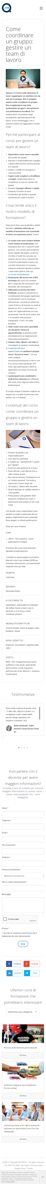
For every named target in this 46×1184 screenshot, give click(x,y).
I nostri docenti (14, 348)
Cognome (6, 820)
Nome (5, 808)
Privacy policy (10, 1182)
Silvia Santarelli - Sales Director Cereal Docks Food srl (26, 729)
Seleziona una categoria (20, 1011)
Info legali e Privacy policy (32, 1165)
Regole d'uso (20, 1168)
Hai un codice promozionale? (14, 882)
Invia (23, 944)
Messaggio (6, 894)
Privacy (5, 928)
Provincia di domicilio (11, 870)
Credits (30, 1168)
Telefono (6, 857)
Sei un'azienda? (8, 845)
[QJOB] (6, 8)
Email (5, 833)
